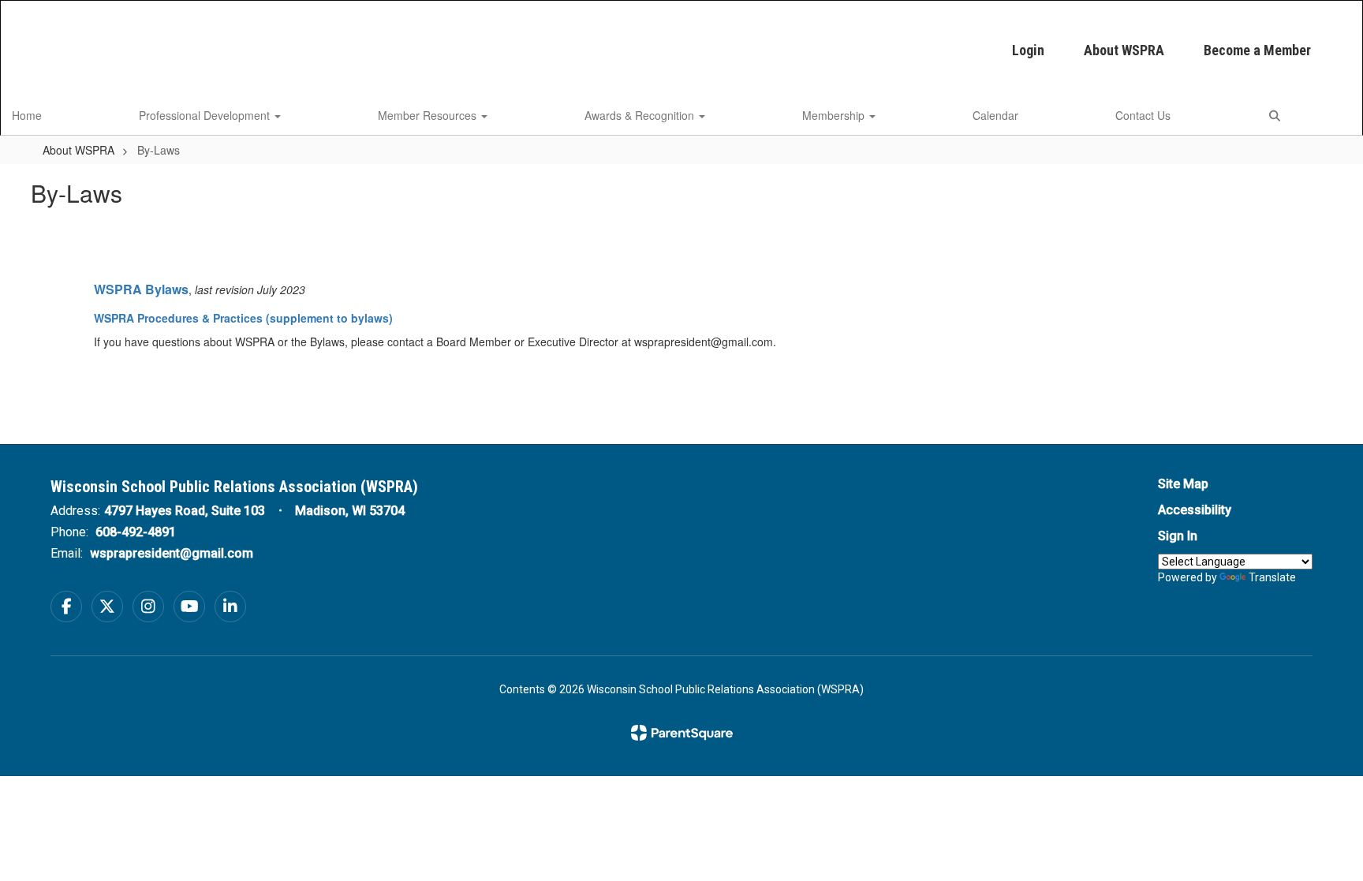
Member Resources (429, 115)
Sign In (1177, 535)
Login (1028, 50)
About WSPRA (1124, 50)
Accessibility (1194, 509)
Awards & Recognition (640, 115)
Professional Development (206, 115)
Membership (835, 115)
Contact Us (1143, 115)
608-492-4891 (135, 531)
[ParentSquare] (682, 733)
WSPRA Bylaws (141, 289)
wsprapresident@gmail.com (171, 553)
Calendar (995, 115)
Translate (1272, 577)
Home (27, 115)
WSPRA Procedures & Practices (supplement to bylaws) (243, 318)
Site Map (1183, 483)
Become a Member (1257, 50)
